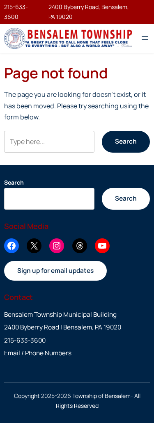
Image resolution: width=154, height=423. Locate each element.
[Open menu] (145, 38)
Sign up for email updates (55, 270)
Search (126, 141)
